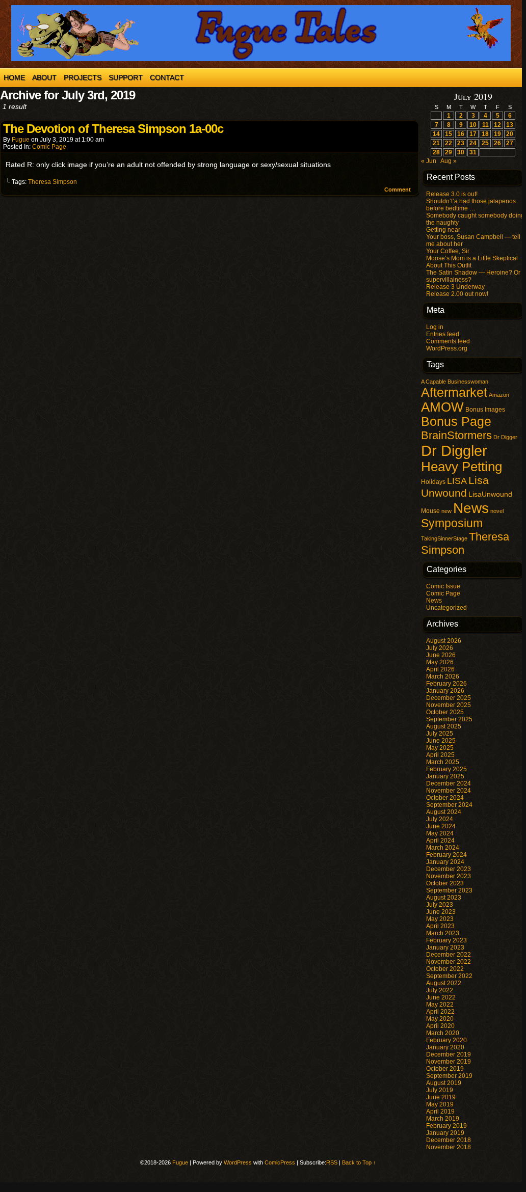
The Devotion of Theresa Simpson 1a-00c (113, 129)
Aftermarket (454, 392)
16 (460, 134)
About (44, 77)
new (446, 511)
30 (460, 152)
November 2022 (448, 961)
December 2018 (448, 1140)
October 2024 (445, 797)
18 (485, 134)
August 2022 (443, 983)
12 (497, 124)
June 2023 (441, 911)
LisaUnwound (490, 494)
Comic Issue (443, 586)
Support (126, 77)
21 (436, 143)
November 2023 (448, 876)
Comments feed (448, 341)
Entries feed (442, 334)
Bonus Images (485, 409)
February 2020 (446, 1040)
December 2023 (448, 869)
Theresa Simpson (52, 181)
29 (448, 152)
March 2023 (442, 933)
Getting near (443, 229)
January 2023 (445, 947)
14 (436, 134)
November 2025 (448, 705)
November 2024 (448, 790)
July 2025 (439, 733)
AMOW (442, 407)
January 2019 (445, 1132)
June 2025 (441, 740)
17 (473, 134)
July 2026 (439, 648)
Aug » (448, 161)
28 (436, 152)
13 (509, 124)
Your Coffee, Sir (447, 251)
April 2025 (440, 754)
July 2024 (439, 819)
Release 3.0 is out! (452, 194)
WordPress (238, 1162)
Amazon (499, 395)
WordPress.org (446, 348)
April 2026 (440, 669)
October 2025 (445, 712)
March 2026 (442, 676)
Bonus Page (456, 421)
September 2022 (449, 976)
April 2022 (440, 1011)
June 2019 (441, 1097)
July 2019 (439, 1090)
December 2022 (448, 954)
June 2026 (441, 655)
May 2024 (440, 833)
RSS (331, 1162)
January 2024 (445, 861)
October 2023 (445, 883)
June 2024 (441, 826)
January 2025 (445, 776)
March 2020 (442, 1033)
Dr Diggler (454, 450)
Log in (434, 327)
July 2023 (439, 904)
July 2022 (439, 990)
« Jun (428, 161)
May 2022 (440, 1004)
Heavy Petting (461, 466)
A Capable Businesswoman (454, 381)
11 (485, 124)
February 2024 (446, 854)
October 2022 (445, 968)
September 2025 (449, 719)
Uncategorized (446, 607)
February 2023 (446, 940)
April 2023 (440, 926)
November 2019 (448, 1061)
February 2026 (446, 683)
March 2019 (442, 1118)
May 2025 (440, 747)
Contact (167, 77)
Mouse (430, 510)
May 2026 (440, 662)
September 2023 (449, 890)
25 (485, 143)
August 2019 (443, 1083)
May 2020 (440, 1018)
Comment (398, 189)
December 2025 (448, 697)
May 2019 (440, 1104)
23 (460, 143)
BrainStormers (456, 435)
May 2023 (440, 919)
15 (448, 134)
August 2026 (443, 640)
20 (509, 134)
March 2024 (442, 847)
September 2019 (449, 1075)
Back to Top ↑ (359, 1162)
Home (14, 77)
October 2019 (445, 1068)
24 (473, 143)
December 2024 (448, 783)
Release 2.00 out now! (457, 293)
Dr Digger (505, 437)
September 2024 (449, 804)
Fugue (21, 139)
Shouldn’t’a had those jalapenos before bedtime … (471, 205)
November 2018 (448, 1147)
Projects (82, 77)
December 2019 (448, 1054)
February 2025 (446, 769)
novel (497, 511)
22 (448, 143)
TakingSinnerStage (444, 538)
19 (497, 134)
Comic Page (49, 146)
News (471, 508)
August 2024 (443, 812)
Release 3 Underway (455, 286)
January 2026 (445, 690)
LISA (457, 481)
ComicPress (280, 1162)
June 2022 (441, 997)
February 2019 (446, 1125)
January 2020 (445, 1047)
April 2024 (440, 840)
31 (473, 152)
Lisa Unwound (455, 486)
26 (497, 143)
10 (473, 124)
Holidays (433, 481)
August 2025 (443, 726)
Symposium (452, 523)
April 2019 (440, 1111)
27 (509, 143)
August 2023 (443, 897)
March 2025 (442, 762)
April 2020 (440, 1026)
